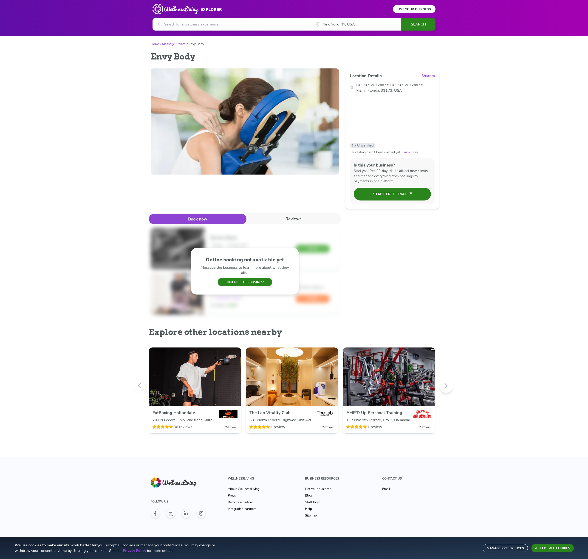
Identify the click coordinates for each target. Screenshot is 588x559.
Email (386, 489)
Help (308, 509)
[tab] (197, 219)
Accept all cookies (552, 548)
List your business (318, 489)
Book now (197, 219)
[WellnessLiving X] (170, 513)
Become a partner (240, 502)
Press (232, 495)
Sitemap (311, 515)
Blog (308, 495)
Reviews (294, 219)
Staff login (312, 502)
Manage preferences (505, 548)
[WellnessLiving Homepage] (178, 482)
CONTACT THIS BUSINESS (244, 282)
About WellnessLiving (244, 489)
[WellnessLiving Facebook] (155, 513)
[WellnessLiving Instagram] (201, 513)
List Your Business (414, 9)
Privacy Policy (134, 550)
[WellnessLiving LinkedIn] (185, 513)
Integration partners (242, 509)
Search (418, 24)
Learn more (410, 152)
